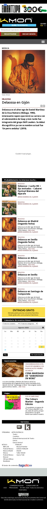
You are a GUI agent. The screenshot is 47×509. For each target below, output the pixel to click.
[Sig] (43, 327)
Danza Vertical (18, 443)
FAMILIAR (18, 445)
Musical (5, 457)
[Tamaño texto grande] (44, 106)
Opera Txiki (20, 455)
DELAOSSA (21, 184)
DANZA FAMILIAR (22, 449)
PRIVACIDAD (13, 488)
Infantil (19, 451)
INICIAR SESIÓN (28, 34)
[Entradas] (27, 429)
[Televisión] (19, 429)
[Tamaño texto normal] (41, 106)
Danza (15, 440)
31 (5, 350)
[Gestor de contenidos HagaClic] (25, 465)
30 (41, 347)
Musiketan (6, 461)
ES (41, 26)
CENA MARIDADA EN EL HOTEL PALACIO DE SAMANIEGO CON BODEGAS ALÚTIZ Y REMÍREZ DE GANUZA (34, 367)
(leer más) (31, 230)
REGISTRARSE (10, 34)
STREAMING (6, 432)
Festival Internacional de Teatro (23, 438)
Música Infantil (8, 451)
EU (45, 26)
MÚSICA (4, 445)
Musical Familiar (22, 447)
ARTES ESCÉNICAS (17, 432)
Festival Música (8, 449)
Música (5, 453)
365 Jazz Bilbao (8, 459)
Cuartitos (16, 436)
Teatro (15, 434)
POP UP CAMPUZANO (32, 396)
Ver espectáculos (37, 355)
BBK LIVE (6, 447)
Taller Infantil (21, 453)
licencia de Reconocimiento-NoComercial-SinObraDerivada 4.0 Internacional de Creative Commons (25, 499)
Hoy (5, 355)
